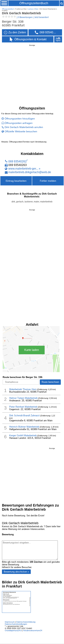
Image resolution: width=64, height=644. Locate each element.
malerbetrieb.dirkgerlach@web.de (29, 172)
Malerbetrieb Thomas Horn (22, 389)
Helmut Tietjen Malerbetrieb (23, 398)
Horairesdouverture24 (32, 630)
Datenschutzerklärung (25, 622)
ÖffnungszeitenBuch (33, 3)
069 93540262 (17, 161)
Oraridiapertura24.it (13, 630)
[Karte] (58, 39)
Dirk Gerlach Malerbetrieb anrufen (24, 127)
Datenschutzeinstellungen (16, 624)
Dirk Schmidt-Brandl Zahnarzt (24, 415)
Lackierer (31, 9)
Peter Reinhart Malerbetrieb (23, 407)
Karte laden (31, 349)
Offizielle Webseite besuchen (21, 131)
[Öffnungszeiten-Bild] (16, 612)
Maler (36, 9)
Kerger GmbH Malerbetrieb (23, 435)
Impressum (10, 622)
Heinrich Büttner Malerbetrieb (24, 427)
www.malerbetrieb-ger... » (24, 168)
